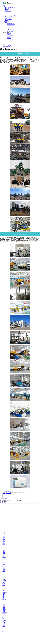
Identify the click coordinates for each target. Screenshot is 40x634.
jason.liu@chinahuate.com (6, 493)
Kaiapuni (6, 20)
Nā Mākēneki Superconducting (10, 7)
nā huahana (4, 6)
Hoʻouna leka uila (3, 502)
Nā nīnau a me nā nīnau (10, 36)
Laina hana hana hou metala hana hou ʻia (13, 27)
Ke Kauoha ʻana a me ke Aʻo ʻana (12, 31)
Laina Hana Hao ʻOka (10, 23)
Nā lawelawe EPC (5, 21)
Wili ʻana (6, 10)
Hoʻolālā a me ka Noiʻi (10, 29)
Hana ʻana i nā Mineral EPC (9, 28)
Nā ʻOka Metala (7, 13)
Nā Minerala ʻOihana (8, 14)
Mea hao (6, 18)
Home (3, 5)
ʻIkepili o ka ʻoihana (8, 33)
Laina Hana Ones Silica (10, 25)
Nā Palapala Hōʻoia (10, 37)
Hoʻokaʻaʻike (4, 42)
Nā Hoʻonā (6, 22)
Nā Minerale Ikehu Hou (8, 16)
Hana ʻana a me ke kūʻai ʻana (11, 30)
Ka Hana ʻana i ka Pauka (9, 19)
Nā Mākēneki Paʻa (8, 8)
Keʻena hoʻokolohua (10, 35)
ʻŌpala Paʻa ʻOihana (8, 17)
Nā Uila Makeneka (8, 9)
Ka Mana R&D (9, 34)
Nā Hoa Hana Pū (9, 39)
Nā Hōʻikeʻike (9, 38)
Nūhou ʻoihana (9, 41)
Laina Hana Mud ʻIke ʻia (11, 24)
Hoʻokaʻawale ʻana (8, 11)
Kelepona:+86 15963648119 (7, 491)
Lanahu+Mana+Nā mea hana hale (10, 15)
